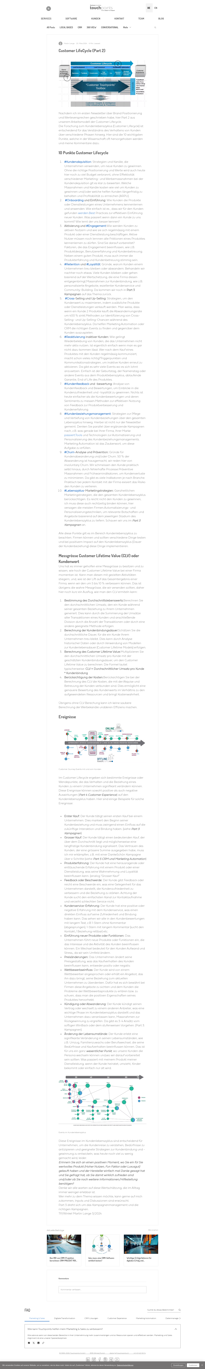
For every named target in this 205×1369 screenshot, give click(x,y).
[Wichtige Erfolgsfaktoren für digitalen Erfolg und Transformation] (141, 1244)
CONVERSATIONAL (109, 27)
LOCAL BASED (66, 27)
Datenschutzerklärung (125, 1365)
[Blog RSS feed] (48, 8)
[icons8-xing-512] (111, 1359)
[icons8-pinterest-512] (105, 1359)
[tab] (37, 1318)
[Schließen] (202, 1365)
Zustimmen (193, 1365)
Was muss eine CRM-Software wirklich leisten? (101, 1259)
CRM (80, 27)
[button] (155, 27)
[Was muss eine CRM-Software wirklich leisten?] (102, 1244)
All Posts (51, 27)
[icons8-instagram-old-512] (93, 1359)
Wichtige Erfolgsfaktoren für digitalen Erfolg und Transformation (139, 1259)
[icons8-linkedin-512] (88, 1359)
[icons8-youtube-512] (117, 1359)
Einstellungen (178, 1365)
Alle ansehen (153, 1230)
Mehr (125, 27)
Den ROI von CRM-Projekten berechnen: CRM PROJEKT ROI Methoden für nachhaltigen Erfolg (63, 1259)
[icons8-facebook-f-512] (99, 1359)
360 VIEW (91, 27)
